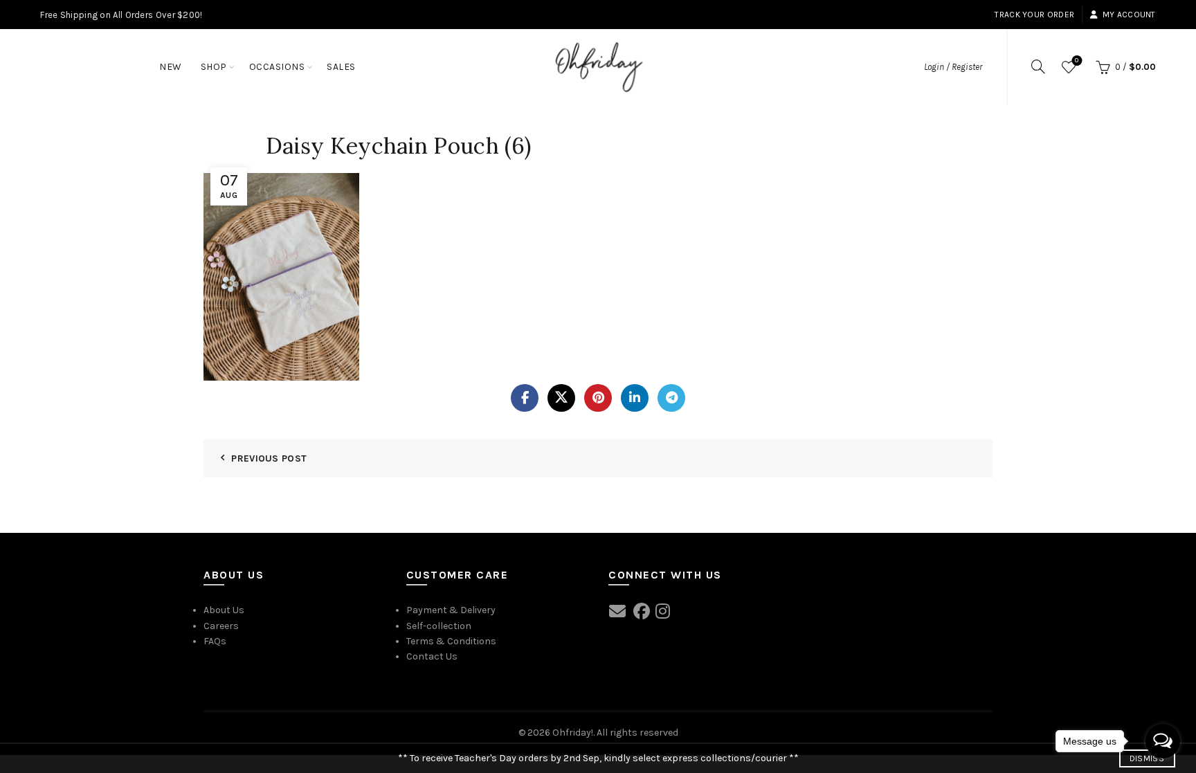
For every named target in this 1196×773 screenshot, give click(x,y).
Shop (214, 67)
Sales (341, 67)
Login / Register (953, 67)
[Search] (1038, 66)
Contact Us (431, 656)
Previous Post (269, 458)
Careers (221, 626)
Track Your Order (1034, 14)
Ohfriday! (572, 732)
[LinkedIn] (635, 398)
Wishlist (1076, 60)
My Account (1129, 14)
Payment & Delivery (451, 610)
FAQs (214, 641)
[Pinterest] (598, 398)
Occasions (277, 67)
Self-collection (438, 626)
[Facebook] (524, 398)
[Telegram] (671, 398)
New (170, 67)
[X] (561, 398)
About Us (223, 610)
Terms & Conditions (451, 641)
